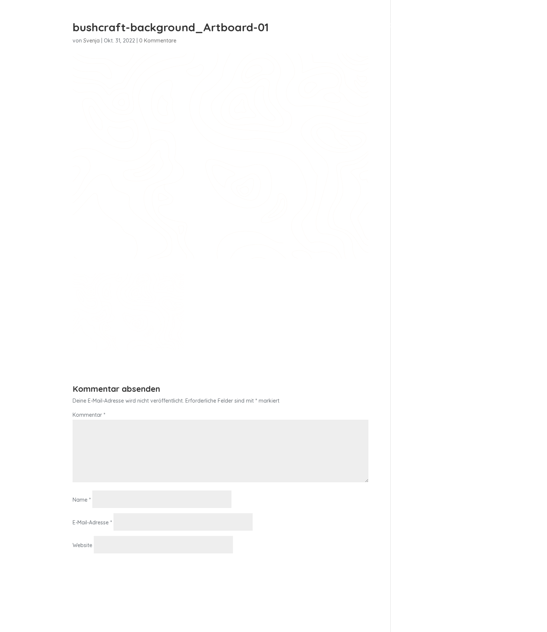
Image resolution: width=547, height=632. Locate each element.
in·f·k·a (382, 25)
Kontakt (495, 25)
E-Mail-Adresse (92, 522)
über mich (458, 25)
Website (82, 545)
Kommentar (89, 415)
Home (353, 25)
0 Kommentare (157, 40)
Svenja (91, 40)
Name (82, 499)
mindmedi (417, 25)
